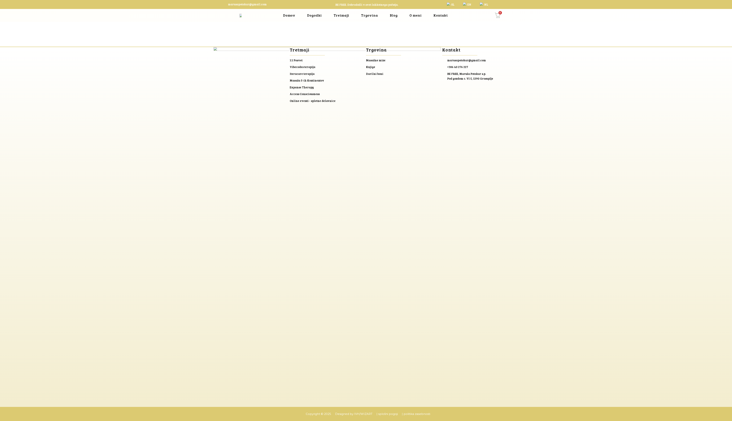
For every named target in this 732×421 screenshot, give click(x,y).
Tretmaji (341, 15)
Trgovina (369, 15)
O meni (415, 15)
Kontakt (440, 15)
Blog (394, 15)
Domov (289, 15)
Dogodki (314, 15)
